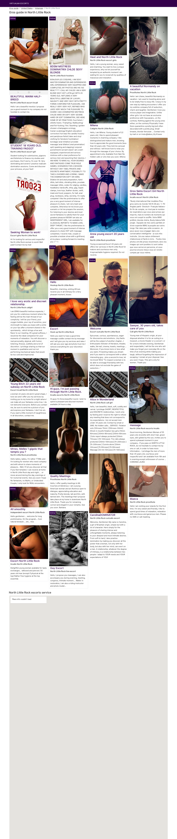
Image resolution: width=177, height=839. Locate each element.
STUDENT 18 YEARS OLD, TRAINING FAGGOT (25, 147)
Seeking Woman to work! (25, 232)
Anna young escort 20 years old (107, 235)
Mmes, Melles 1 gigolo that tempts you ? (26, 450)
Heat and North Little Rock (106, 57)
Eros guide (14, 8)
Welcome (95, 328)
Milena (94, 125)
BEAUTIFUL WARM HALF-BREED (26, 98)
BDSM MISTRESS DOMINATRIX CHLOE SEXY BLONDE (66, 69)
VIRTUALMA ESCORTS (19, 3)
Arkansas (39, 8)
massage (135, 425)
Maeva (134, 498)
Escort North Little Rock (25, 560)
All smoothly (17, 509)
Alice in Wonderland (102, 399)
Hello (53, 282)
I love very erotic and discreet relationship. (28, 303)
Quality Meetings (60, 476)
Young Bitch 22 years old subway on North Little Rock (27, 385)
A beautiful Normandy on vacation (145, 88)
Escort (54, 328)
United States (27, 8)
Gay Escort (57, 568)
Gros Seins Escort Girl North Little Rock (147, 193)
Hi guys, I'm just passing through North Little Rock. (66, 390)
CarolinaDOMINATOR (102, 514)
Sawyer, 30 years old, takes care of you (146, 327)
